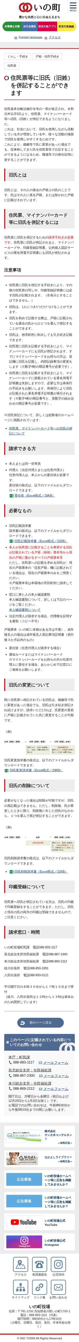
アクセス (55, 37)
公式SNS (58, 1274)
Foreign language (30, 37)
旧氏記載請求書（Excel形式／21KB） (41, 541)
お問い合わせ (58, 1297)
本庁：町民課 (19, 1057)
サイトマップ (20, 1297)
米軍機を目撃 (12, 26)
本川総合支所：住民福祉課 (29, 1084)
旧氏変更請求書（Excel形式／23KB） (36, 770)
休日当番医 (29, 26)
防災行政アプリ (47, 26)
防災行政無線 (66, 26)
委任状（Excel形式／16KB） (35, 495)
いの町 (40, 7)
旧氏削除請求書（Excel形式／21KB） (41, 871)
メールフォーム (55, 1063)
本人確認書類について (25, 610)
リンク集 (40, 1297)
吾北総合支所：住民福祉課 (29, 1070)
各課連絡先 (39, 1274)
